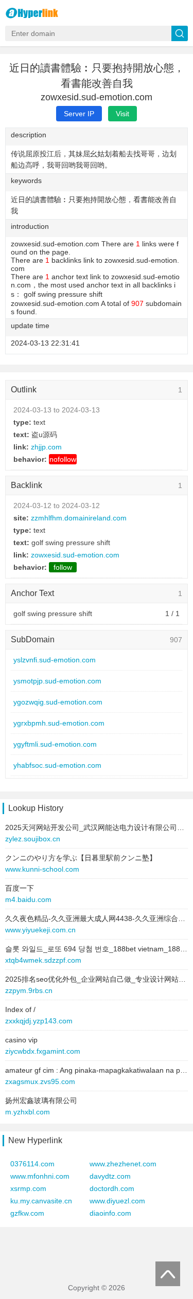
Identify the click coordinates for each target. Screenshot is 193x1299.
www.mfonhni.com (39, 1176)
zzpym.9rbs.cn (28, 990)
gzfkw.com (27, 1213)
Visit (122, 114)
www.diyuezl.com (117, 1201)
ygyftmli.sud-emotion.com (55, 744)
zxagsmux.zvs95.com (40, 1081)
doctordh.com (112, 1188)
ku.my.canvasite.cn (41, 1201)
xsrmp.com (28, 1188)
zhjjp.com (46, 447)
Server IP (79, 114)
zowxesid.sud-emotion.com (75, 555)
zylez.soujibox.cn (32, 839)
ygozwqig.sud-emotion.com (57, 702)
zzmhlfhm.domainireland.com (79, 518)
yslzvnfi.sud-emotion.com (54, 660)
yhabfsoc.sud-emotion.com (57, 765)
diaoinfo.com (110, 1213)
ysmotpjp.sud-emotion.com (57, 681)
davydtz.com (110, 1176)
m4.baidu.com (28, 899)
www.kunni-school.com (42, 869)
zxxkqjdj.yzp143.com (39, 1021)
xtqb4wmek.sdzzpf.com (43, 960)
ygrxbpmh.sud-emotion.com (58, 723)
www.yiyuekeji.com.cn (40, 930)
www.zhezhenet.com (123, 1164)
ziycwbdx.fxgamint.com (42, 1051)
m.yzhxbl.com (27, 1112)
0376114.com (32, 1164)
